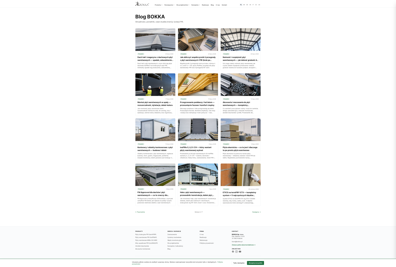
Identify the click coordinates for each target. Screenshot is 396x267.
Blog (212, 5)
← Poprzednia (140, 212)
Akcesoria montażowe (142, 249)
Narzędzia (194, 5)
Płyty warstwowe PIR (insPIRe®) (146, 237)
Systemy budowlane (174, 237)
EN (244, 4)
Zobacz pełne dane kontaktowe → (243, 245)
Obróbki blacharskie (142, 246)
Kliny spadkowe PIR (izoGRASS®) (146, 243)
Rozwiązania (168, 5)
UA (259, 4)
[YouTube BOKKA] (240, 251)
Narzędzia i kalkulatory (175, 246)
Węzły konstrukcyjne (174, 240)
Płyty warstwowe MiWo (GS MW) (146, 240)
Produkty (158, 5)
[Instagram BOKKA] (236, 251)
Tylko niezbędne (238, 263)
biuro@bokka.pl (237, 241)
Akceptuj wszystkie (255, 263)
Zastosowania (172, 234)
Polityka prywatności (207, 243)
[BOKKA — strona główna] (142, 4)
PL (241, 4)
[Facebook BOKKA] (233, 251)
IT (253, 4)
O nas (218, 5)
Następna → (256, 212)
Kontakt (224, 5)
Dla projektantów (182, 5)
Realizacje (205, 5)
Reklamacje (203, 240)
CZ (256, 4)
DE (247, 4)
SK (250, 4)
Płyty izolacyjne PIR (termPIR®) (145, 234)
